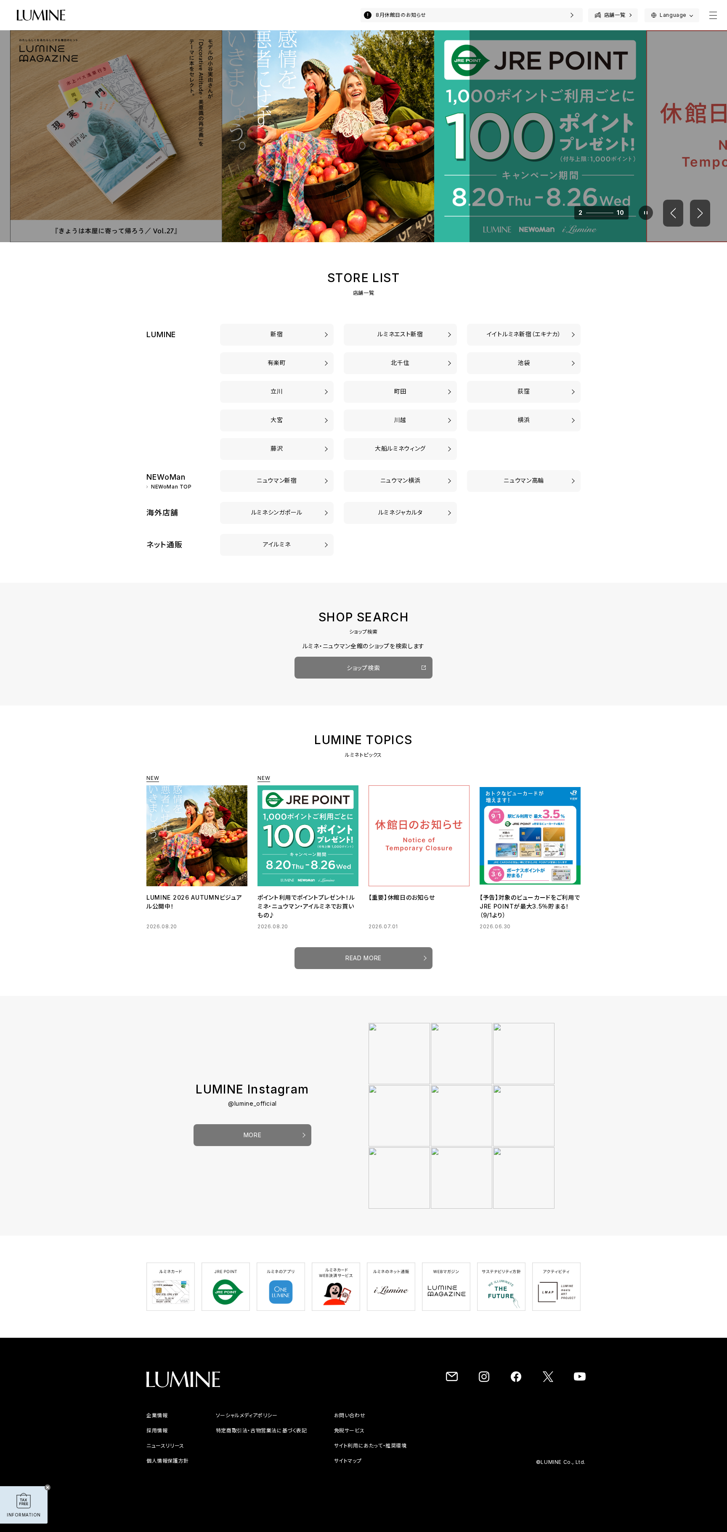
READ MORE (363, 957)
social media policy (265, 1415)
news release (164, 1445)
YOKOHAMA (524, 419)
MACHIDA (400, 391)
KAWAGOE (400, 419)
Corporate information (176, 1415)
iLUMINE (277, 544)
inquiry (468, 1415)
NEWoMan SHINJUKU (277, 480)
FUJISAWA (276, 448)
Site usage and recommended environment (518, 1445)
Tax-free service (482, 1430)
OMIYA (277, 419)
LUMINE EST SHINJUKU (400, 334)
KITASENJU (400, 362)
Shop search (363, 667)
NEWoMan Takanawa (524, 480)
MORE (253, 1134)
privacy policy (165, 1461)
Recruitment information (179, 1430)
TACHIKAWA (277, 391)
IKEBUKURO (523, 362)
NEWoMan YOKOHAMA (400, 480)
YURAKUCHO (276, 362)
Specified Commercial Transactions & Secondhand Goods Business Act (335, 1430)
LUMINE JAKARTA (400, 512)
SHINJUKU (276, 334)
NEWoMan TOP (171, 487)
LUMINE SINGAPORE (277, 512)
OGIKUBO (523, 391)
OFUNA (400, 448)
